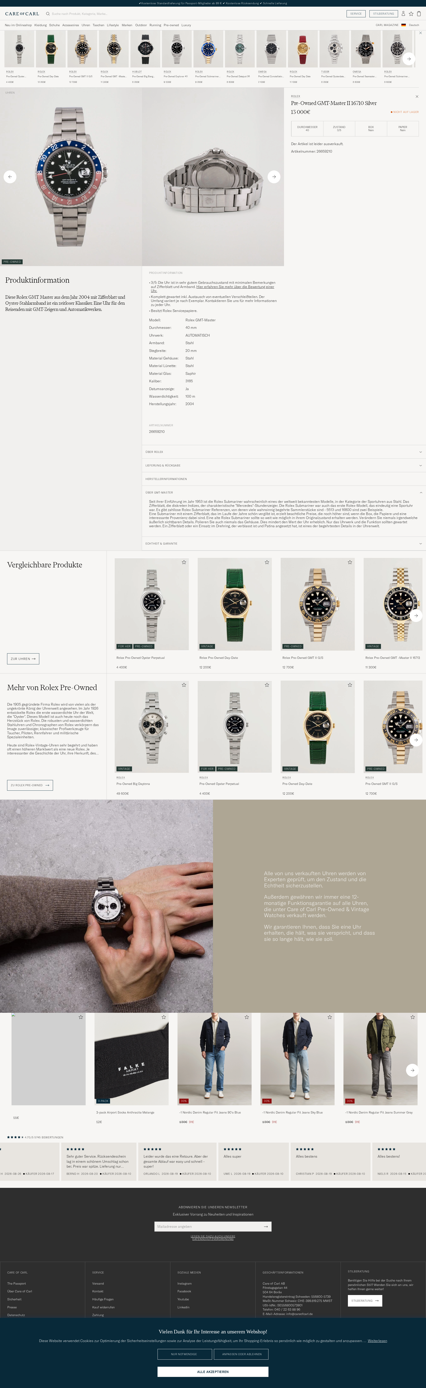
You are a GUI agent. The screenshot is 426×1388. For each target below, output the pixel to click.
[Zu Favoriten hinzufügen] (183, 563)
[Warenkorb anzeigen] (418, 13)
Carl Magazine (387, 25)
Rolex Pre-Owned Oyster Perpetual (140, 658)
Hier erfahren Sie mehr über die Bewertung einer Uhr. (212, 288)
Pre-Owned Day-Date (48, 76)
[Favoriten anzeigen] (411, 14)
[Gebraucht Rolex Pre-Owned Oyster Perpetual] (19, 48)
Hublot (137, 71)
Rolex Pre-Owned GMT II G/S (302, 658)
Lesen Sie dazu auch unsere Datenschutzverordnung (213, 1237)
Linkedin (183, 1307)
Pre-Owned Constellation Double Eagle (271, 76)
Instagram (185, 1283)
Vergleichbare (44, 564)
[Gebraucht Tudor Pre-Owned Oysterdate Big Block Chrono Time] (334, 48)
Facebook (184, 1291)
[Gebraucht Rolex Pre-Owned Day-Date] (51, 48)
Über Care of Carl (19, 1291)
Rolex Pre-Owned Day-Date (218, 658)
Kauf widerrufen (103, 1307)
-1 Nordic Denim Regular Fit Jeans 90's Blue (210, 1112)
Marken (127, 25)
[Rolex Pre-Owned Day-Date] (235, 653)
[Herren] (49, 1059)
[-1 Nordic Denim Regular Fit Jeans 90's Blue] (215, 1108)
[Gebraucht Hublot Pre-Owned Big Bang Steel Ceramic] (145, 48)
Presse (12, 1307)
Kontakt (97, 1291)
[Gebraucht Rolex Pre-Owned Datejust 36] (240, 48)
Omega (262, 71)
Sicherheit (14, 1299)
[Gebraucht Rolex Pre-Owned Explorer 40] (177, 48)
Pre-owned (171, 25)
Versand (98, 1283)
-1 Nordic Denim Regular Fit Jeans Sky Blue (292, 1112)
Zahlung (98, 1315)
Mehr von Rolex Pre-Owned (52, 687)
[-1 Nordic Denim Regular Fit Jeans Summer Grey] (380, 1108)
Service (356, 13)
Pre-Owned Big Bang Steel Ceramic (142, 76)
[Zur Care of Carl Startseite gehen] (22, 14)
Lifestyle (113, 25)
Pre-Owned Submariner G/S (207, 76)
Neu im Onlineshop (18, 25)
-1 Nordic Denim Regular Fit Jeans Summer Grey (378, 1112)
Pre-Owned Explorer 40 (175, 76)
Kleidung (40, 25)
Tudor (325, 71)
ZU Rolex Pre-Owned (27, 785)
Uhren (86, 25)
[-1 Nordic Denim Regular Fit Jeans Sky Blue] (297, 1108)
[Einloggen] (403, 13)
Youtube (183, 1299)
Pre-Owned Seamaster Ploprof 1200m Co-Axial (365, 76)
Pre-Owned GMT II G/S (80, 76)
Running (155, 25)
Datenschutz (16, 1315)
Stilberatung (383, 13)
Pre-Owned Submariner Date (396, 76)
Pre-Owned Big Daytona (133, 784)
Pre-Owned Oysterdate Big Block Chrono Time (333, 76)
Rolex (10, 71)
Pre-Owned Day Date (300, 76)
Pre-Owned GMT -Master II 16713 (113, 76)
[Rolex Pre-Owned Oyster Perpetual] (152, 653)
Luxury (186, 25)
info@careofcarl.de (299, 1314)
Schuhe (54, 25)
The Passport (16, 1283)
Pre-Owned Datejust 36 (238, 76)
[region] (213, 1162)
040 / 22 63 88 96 (287, 1309)
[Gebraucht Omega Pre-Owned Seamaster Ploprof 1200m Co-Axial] (366, 48)
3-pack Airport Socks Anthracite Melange (125, 1112)
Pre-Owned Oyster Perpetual (15, 76)
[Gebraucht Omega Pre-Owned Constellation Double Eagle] (271, 48)
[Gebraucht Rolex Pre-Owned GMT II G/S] (82, 48)
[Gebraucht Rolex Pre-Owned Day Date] (303, 48)
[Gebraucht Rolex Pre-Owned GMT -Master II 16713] (114, 48)
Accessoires (70, 25)
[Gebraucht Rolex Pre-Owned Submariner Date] (397, 48)
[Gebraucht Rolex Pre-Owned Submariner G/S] (208, 48)
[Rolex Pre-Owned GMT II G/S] (318, 653)
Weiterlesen (377, 1341)
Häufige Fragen (103, 1299)
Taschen (98, 25)
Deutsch (414, 25)
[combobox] (414, 25)
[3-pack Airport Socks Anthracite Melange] (132, 1108)
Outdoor (141, 25)
